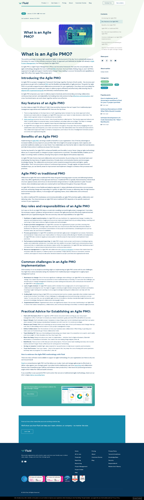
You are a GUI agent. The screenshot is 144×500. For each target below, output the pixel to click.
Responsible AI (112, 463)
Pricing (64, 3)
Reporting (78, 460)
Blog (90, 3)
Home (76, 451)
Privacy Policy (112, 451)
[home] (23, 3)
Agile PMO (35, 141)
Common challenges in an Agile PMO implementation (112, 38)
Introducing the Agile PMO (109, 18)
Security (111, 460)
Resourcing (78, 463)
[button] (45, 3)
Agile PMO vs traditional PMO (110, 28)
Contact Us (108, 3)
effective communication (81, 96)
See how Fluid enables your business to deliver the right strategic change (112, 48)
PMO (54, 69)
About (71, 3)
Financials (78, 457)
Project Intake (79, 469)
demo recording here (37, 375)
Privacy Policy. (116, 498)
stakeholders (40, 283)
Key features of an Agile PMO (110, 21)
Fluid (22, 363)
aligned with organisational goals (32, 90)
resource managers (67, 249)
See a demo (120, 3)
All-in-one (78, 454)
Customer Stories (81, 3)
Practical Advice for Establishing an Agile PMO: (111, 43)
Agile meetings (28, 119)
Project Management (81, 466)
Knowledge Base (113, 457)
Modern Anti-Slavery (114, 466)
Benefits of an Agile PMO (109, 25)
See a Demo (30, 394)
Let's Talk (27, 431)
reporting (77, 365)
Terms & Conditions (114, 454)
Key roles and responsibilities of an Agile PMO (111, 33)
